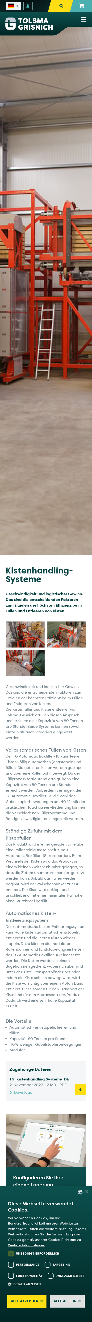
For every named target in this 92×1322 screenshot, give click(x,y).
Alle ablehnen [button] (67, 1301)
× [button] (86, 1192)
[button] (48, 1284)
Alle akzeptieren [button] (27, 1301)
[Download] (80, 1089)
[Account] (28, 6)
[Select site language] (13, 6)
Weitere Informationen (26, 1245)
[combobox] (80, 1192)
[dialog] (46, 1254)
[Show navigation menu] (83, 19)
